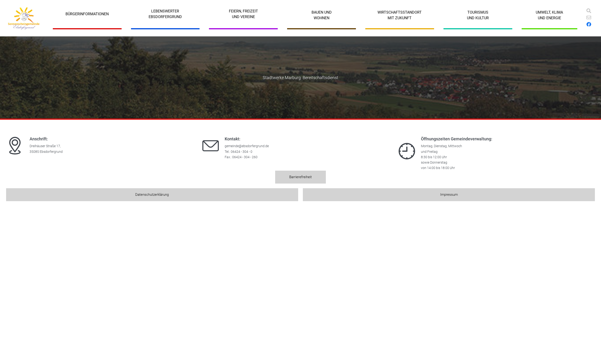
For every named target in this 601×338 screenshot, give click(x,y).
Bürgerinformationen (87, 14)
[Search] (589, 11)
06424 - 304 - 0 (241, 152)
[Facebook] (589, 24)
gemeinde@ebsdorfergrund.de (247, 146)
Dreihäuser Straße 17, (45, 146)
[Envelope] (589, 17)
